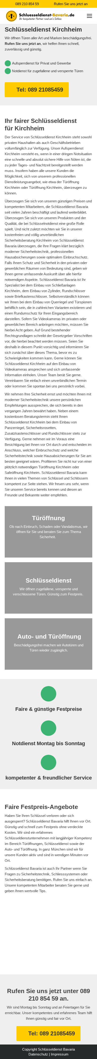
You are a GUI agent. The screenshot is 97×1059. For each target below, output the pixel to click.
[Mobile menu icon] (89, 16)
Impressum (60, 1054)
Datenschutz (38, 1054)
